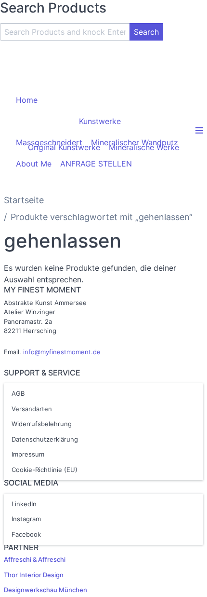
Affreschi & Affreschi (34, 559)
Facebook (26, 534)
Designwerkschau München (45, 590)
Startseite (24, 200)
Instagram (26, 519)
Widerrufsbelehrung (42, 424)
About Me (34, 163)
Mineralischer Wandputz (134, 142)
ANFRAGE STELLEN (96, 163)
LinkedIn (24, 504)
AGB (18, 393)
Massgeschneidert (49, 142)
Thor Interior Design (34, 575)
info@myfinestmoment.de (62, 352)
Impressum (28, 454)
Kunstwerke (100, 121)
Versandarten (32, 409)
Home (27, 100)
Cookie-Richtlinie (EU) (45, 469)
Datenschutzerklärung (45, 439)
